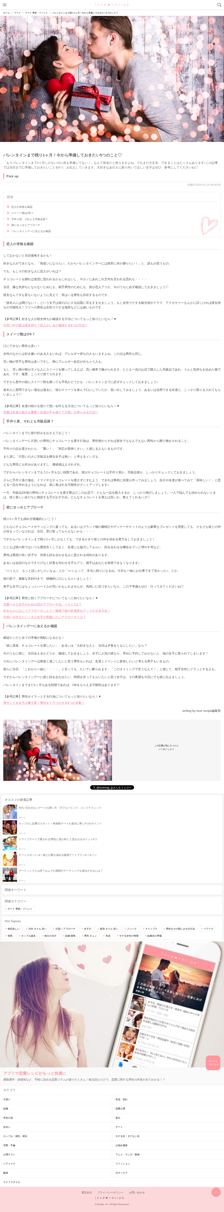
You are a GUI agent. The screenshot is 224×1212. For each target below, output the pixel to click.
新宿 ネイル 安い (109, 928)
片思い (6, 1099)
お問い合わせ (137, 1192)
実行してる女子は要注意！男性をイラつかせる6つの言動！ (44, 703)
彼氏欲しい (14, 928)
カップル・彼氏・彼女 (15, 1136)
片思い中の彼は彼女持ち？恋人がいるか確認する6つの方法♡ (45, 325)
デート (119, 1127)
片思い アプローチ (65, 928)
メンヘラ (131, 928)
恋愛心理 (120, 1108)
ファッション (123, 1163)
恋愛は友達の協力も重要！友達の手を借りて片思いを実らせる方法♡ (50, 412)
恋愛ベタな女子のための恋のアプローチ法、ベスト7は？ (42, 604)
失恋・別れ (122, 1099)
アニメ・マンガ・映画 (128, 1154)
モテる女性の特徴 (128, 935)
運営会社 (86, 1192)
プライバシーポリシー (110, 1192)
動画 (5, 1173)
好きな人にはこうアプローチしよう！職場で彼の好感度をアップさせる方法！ (56, 610)
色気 (10, 935)
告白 (118, 1117)
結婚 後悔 (70, 935)
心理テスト (9, 1154)
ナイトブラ (151, 928)
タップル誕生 (28, 935)
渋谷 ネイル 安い (37, 928)
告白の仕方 (50, 935)
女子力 (87, 928)
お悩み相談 (122, 1145)
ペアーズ (208, 928)
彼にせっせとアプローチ (25, 225)
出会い (6, 1127)
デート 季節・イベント (20, 909)
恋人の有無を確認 (21, 206)
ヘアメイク (9, 1163)
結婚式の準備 (154, 935)
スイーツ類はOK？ (22, 213)
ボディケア (122, 1173)
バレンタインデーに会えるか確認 (31, 231)
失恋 (108, 935)
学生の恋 (8, 1117)
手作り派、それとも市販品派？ (29, 219)
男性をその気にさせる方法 (180, 928)
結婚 (5, 1108)
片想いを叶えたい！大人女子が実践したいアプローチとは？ (44, 617)
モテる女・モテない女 (128, 1136)
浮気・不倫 (9, 1145)
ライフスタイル (11, 1182)
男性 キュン (90, 935)
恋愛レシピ (112, 4)
